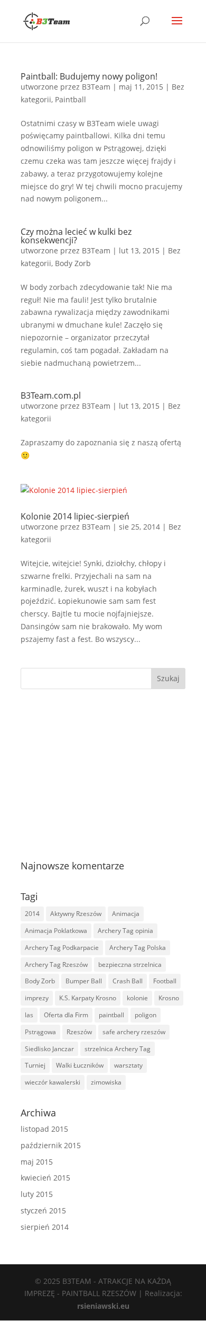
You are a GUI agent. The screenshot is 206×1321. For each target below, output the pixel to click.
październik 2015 (51, 1145)
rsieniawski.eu (103, 1306)
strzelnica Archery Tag (118, 1048)
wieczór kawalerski (52, 1082)
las (29, 1014)
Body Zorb (73, 263)
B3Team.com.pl (51, 395)
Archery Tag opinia (125, 930)
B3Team (96, 87)
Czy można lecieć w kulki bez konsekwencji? (76, 236)
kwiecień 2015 (45, 1178)
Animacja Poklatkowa (56, 930)
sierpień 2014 (45, 1227)
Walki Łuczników (80, 1065)
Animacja (125, 913)
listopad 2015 (44, 1129)
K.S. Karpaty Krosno (87, 997)
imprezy (37, 997)
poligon (145, 1014)
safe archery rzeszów (133, 1031)
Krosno (168, 997)
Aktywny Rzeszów (75, 913)
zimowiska (106, 1082)
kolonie (137, 997)
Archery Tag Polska (137, 947)
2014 (32, 913)
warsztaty (128, 1065)
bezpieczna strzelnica (130, 964)
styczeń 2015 (43, 1210)
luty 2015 (37, 1194)
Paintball (70, 99)
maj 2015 (37, 1162)
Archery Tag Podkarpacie (62, 947)
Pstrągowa (40, 1031)
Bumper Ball (83, 980)
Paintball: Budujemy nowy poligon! (89, 76)
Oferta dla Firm (66, 1014)
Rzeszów (79, 1031)
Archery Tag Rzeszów (56, 964)
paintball (111, 1014)
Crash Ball (128, 980)
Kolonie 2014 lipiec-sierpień (75, 516)
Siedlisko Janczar (49, 1048)
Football (164, 980)
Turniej (35, 1065)
